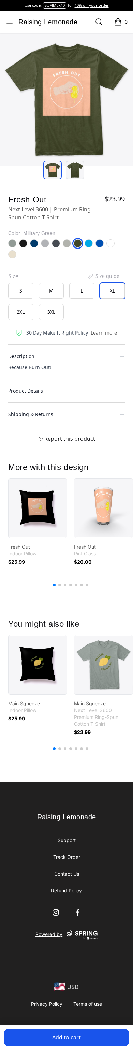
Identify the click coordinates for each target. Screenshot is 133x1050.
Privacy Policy (46, 1004)
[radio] (20, 291)
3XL (51, 312)
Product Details (25, 390)
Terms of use (87, 1004)
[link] (38, 508)
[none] (103, 276)
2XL (21, 312)
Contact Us (66, 874)
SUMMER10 (55, 5)
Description (21, 356)
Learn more (104, 332)
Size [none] (13, 276)
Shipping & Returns (30, 414)
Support (67, 840)
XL (112, 290)
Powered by (48, 934)
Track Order (66, 857)
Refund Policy (66, 890)
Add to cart (66, 1037)
